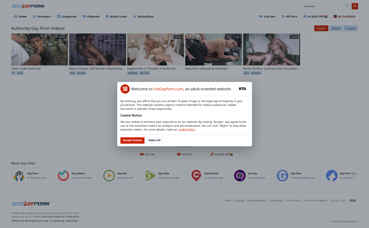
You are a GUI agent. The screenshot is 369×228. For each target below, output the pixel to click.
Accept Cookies (132, 140)
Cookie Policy (186, 129)
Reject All (155, 140)
